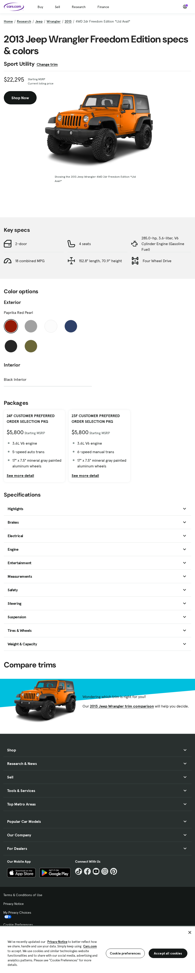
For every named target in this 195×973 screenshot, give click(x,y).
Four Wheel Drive (157, 260)
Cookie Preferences (18, 924)
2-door (21, 243)
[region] (97, 949)
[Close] (190, 932)
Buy (40, 7)
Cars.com (90, 946)
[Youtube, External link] (96, 871)
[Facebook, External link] (87, 871)
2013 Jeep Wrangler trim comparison (122, 706)
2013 (68, 21)
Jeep (39, 21)
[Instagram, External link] (104, 871)
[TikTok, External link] (78, 871)
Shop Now (20, 97)
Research (79, 7)
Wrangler (54, 21)
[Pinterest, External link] (113, 871)
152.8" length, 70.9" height (100, 260)
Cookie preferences (125, 953)
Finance (103, 7)
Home (8, 21)
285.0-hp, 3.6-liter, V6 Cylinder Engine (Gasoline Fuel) (162, 244)
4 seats (85, 243)
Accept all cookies (168, 953)
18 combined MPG (29, 260)
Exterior (12, 302)
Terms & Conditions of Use (22, 895)
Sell (57, 7)
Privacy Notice (13, 904)
